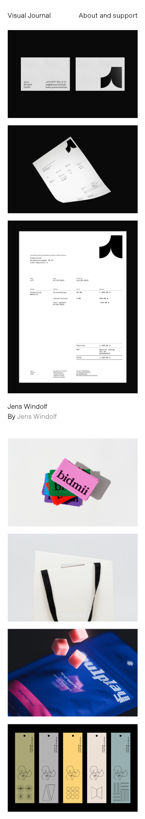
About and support (108, 15)
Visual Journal (29, 15)
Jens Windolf (37, 416)
